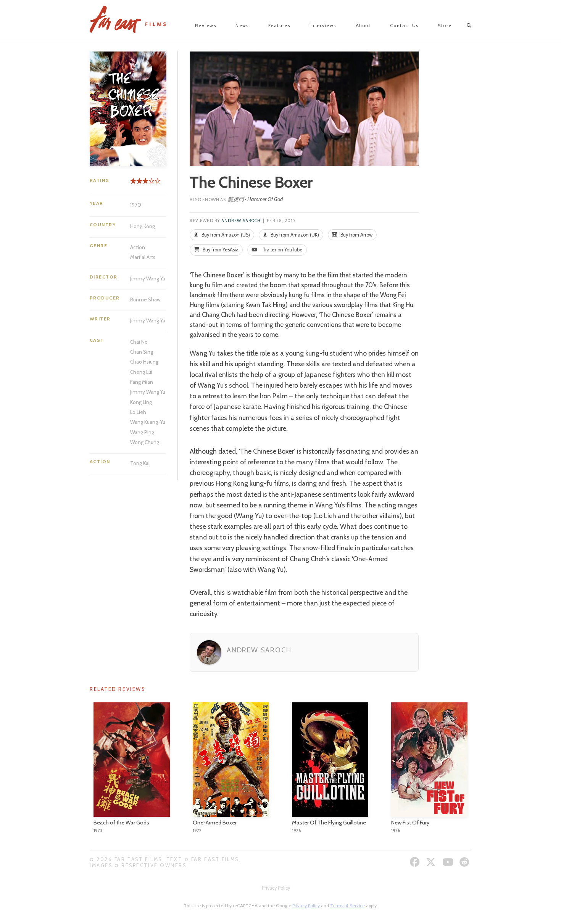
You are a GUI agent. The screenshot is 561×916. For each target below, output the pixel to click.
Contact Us (404, 25)
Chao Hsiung (144, 362)
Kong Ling (141, 402)
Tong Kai (140, 463)
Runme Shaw (145, 299)
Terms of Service (347, 905)
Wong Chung (144, 442)
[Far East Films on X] (432, 862)
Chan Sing (141, 352)
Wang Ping (142, 432)
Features (279, 25)
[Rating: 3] (139, 184)
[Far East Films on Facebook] (416, 862)
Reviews (205, 25)
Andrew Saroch (241, 220)
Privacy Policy (276, 888)
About (363, 25)
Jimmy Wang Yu (147, 278)
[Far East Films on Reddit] (465, 862)
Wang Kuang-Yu (147, 422)
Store (444, 25)
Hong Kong (142, 226)
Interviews (323, 25)
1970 (135, 205)
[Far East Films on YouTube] (448, 862)
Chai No (139, 342)
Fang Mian (141, 382)
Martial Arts (142, 257)
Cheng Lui (141, 372)
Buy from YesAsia (220, 250)
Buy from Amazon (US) (225, 235)
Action (137, 247)
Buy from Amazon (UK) (294, 235)
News (242, 25)
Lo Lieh (138, 412)
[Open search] (462, 25)
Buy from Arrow (355, 235)
